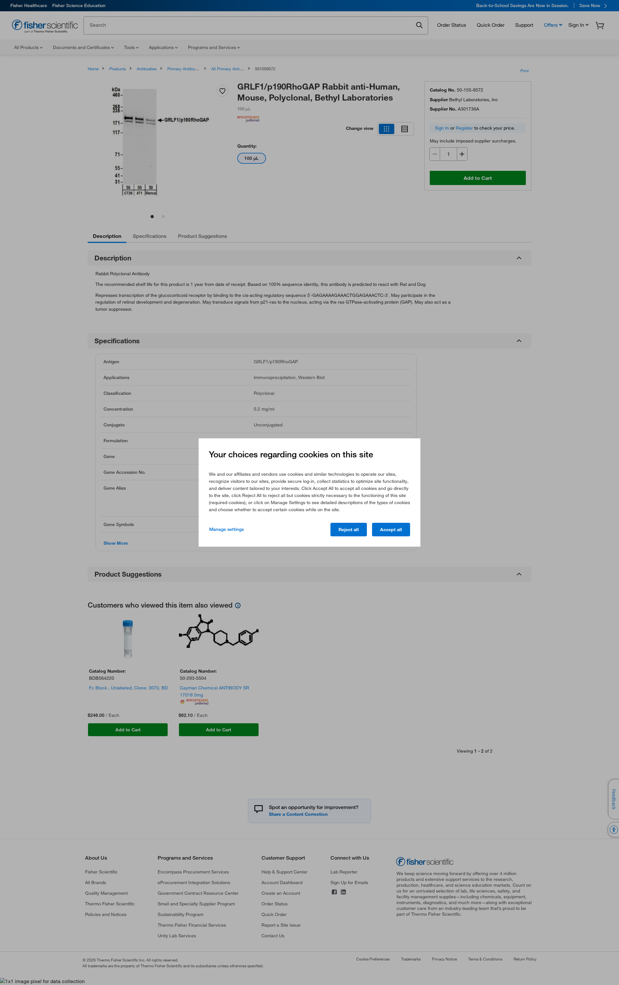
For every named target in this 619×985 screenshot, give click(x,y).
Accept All (391, 529)
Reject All (349, 529)
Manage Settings (226, 529)
